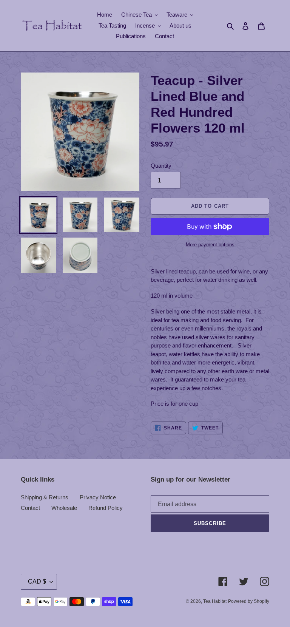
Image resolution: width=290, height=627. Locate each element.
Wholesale (64, 508)
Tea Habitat (215, 601)
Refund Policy (105, 508)
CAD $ (37, 581)
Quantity (161, 165)
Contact (30, 508)
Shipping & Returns (44, 497)
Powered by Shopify (248, 601)
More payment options (210, 244)
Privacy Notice (98, 497)
